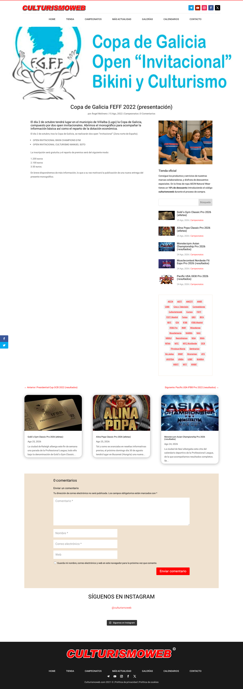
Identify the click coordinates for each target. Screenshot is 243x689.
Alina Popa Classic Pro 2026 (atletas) (193, 229)
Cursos (189, 311)
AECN (170, 301)
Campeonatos (93, 19)
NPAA (167, 343)
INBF (184, 327)
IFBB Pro (174, 327)
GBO (194, 317)
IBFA (202, 317)
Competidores (199, 306)
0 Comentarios (147, 113)
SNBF (180, 354)
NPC (177, 343)
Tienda (70, 19)
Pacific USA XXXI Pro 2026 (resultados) (192, 277)
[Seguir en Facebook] (211, 7)
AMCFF (189, 301)
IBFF (169, 322)
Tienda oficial (168, 171)
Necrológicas (181, 338)
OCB (203, 343)
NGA (194, 338)
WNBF (194, 364)
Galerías (147, 19)
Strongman (192, 354)
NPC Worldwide (190, 343)
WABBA (200, 359)
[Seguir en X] (217, 7)
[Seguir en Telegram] (191, 7)
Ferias (184, 317)
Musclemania (175, 333)
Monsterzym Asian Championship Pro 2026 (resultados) (191, 246)
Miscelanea (195, 327)
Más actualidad (121, 19)
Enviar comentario (173, 571)
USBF (190, 359)
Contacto (196, 19)
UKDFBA (170, 359)
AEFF (179, 301)
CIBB (167, 306)
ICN (177, 322)
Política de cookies (149, 682)
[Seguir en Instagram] (204, 7)
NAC (199, 333)
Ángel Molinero (99, 113)
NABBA (189, 333)
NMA (202, 338)
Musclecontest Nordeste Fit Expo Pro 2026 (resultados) (193, 262)
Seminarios (194, 348)
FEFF (199, 311)
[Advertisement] (94, 214)
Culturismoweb (175, 311)
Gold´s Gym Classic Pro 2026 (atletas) (194, 213)
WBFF (176, 364)
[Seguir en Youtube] (197, 7)
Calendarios (171, 19)
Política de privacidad (126, 682)
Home (52, 19)
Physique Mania (178, 348)
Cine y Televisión (181, 306)
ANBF (199, 301)
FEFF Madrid (172, 317)
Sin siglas (169, 354)
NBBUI (169, 338)
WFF (185, 364)
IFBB (185, 322)
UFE (203, 354)
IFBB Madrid (197, 322)
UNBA (180, 359)
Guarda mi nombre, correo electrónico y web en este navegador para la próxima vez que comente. (107, 563)
